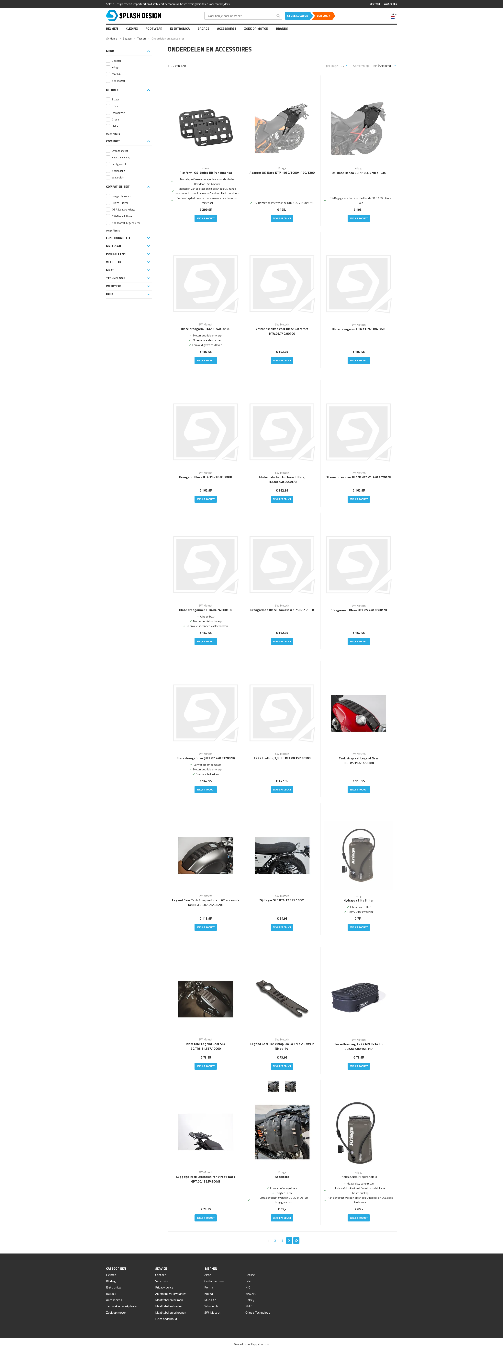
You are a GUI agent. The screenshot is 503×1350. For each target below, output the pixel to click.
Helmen (112, 28)
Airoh (207, 1274)
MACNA (250, 1293)
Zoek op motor (256, 28)
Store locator (297, 16)
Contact (160, 1274)
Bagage (203, 28)
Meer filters (113, 133)
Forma (208, 1287)
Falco (248, 1281)
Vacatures (162, 1281)
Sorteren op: (361, 65)
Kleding (132, 28)
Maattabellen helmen (169, 1300)
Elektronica (180, 28)
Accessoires (226, 28)
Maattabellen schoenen (170, 1312)
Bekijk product (205, 218)
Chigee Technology (257, 1312)
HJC (247, 1287)
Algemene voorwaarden (170, 1293)
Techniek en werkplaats (121, 1306)
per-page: (332, 65)
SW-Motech (212, 1312)
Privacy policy (164, 1287)
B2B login (323, 16)
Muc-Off (210, 1300)
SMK (248, 1306)
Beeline (250, 1274)
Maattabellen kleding (169, 1306)
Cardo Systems (214, 1281)
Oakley (249, 1300)
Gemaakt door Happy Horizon (251, 1344)
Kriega (208, 1293)
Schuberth (211, 1306)
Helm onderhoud (166, 1318)
